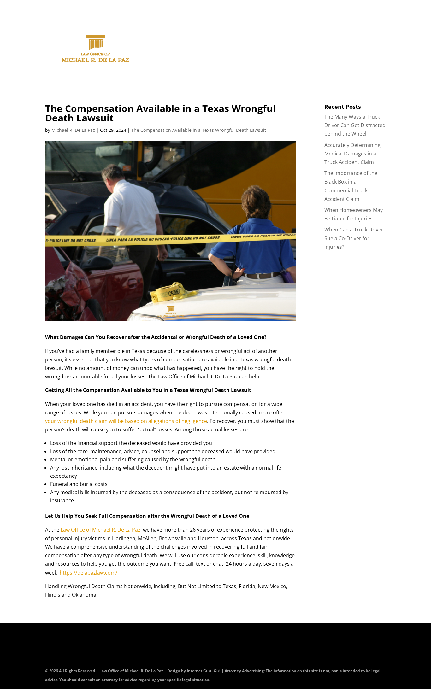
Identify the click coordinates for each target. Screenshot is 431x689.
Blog (341, 7)
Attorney (209, 49)
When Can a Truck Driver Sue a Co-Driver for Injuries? (353, 238)
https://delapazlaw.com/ (88, 572)
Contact (314, 7)
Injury (238, 49)
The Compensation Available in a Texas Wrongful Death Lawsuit (198, 130)
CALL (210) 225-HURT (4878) (179, 7)
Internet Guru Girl (204, 671)
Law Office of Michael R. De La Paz (100, 529)
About (180, 49)
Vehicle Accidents (277, 49)
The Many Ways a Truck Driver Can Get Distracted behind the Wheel (355, 125)
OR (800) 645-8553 (262, 7)
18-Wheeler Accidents (342, 49)
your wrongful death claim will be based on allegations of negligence (126, 420)
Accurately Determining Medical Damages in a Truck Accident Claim (352, 154)
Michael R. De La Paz (73, 130)
